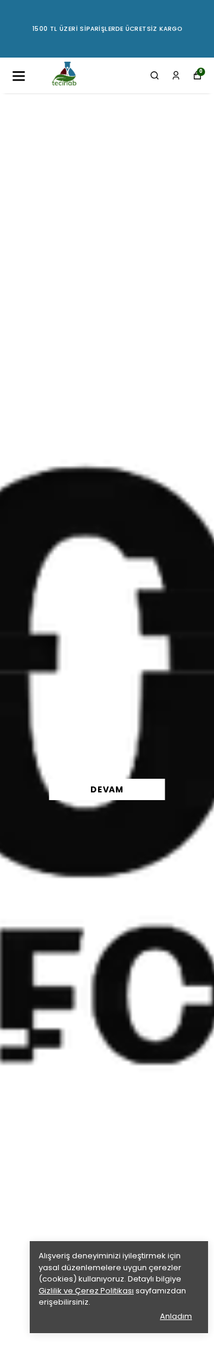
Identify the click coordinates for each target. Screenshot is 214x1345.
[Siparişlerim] (176, 75)
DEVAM (107, 789)
